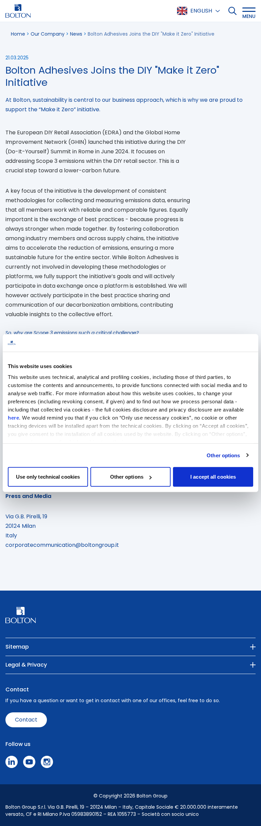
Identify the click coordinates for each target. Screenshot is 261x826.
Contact (26, 720)
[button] (249, 10)
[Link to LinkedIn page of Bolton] (11, 762)
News (76, 34)
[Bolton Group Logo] (18, 11)
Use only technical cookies (48, 477)
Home (18, 34)
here (13, 417)
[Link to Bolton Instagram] (47, 762)
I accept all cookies (213, 477)
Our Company (48, 34)
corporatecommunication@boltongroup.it (62, 545)
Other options (223, 455)
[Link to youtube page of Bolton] (29, 762)
